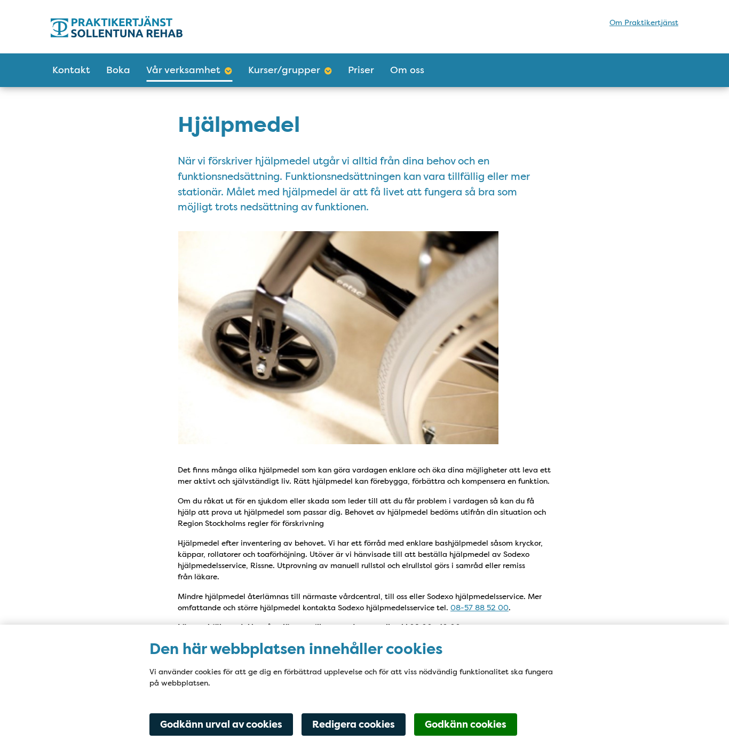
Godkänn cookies (465, 724)
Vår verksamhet (183, 70)
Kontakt (71, 70)
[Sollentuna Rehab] (144, 26)
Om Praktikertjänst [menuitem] (643, 22)
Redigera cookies (353, 724)
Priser (361, 70)
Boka (118, 70)
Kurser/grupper (284, 70)
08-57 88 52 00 (479, 607)
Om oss (407, 70)
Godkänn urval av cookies (221, 724)
